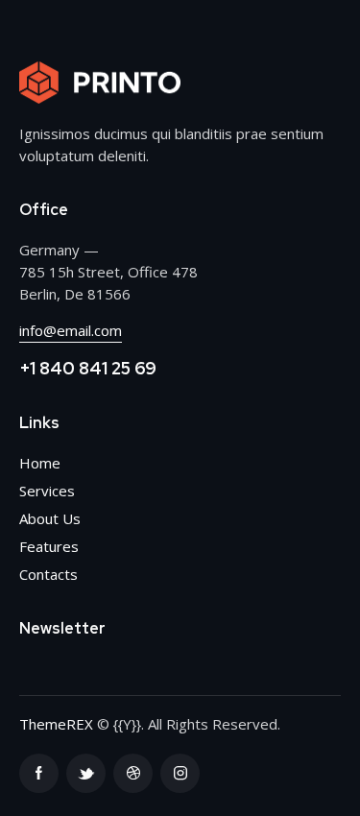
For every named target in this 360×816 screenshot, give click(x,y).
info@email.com (70, 330)
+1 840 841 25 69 (87, 368)
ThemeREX (56, 723)
